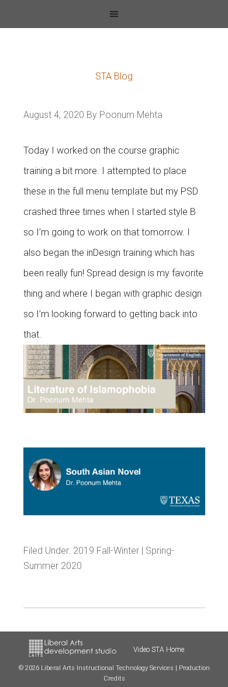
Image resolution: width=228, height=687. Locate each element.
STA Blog (114, 76)
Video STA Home (158, 650)
